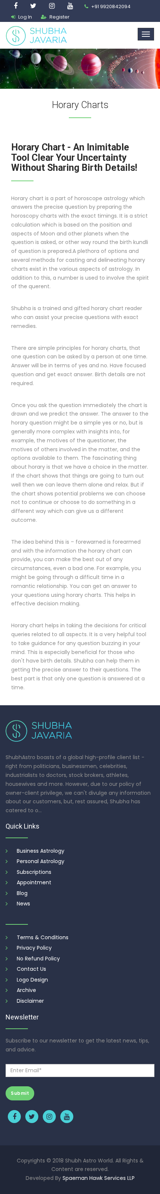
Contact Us (31, 969)
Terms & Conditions (42, 937)
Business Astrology (40, 851)
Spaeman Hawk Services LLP (99, 1178)
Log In (24, 16)
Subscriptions (34, 872)
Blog (22, 893)
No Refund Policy (38, 958)
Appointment (34, 882)
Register (59, 16)
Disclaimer (30, 1001)
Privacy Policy (34, 947)
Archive (26, 990)
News (23, 903)
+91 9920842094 (110, 6)
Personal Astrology (40, 861)
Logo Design (32, 979)
